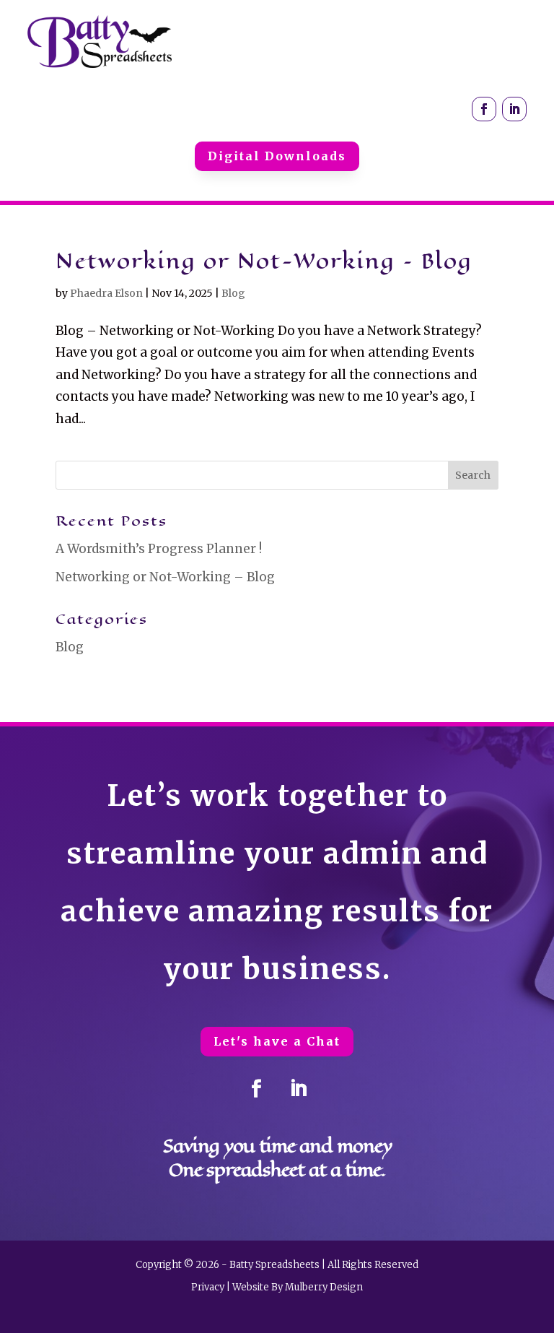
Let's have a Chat (277, 1041)
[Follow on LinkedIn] (514, 109)
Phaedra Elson (106, 293)
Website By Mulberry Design (297, 1287)
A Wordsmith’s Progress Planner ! (159, 549)
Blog (233, 293)
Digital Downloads (277, 156)
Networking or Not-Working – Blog (264, 261)
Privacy (207, 1287)
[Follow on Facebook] (484, 109)
